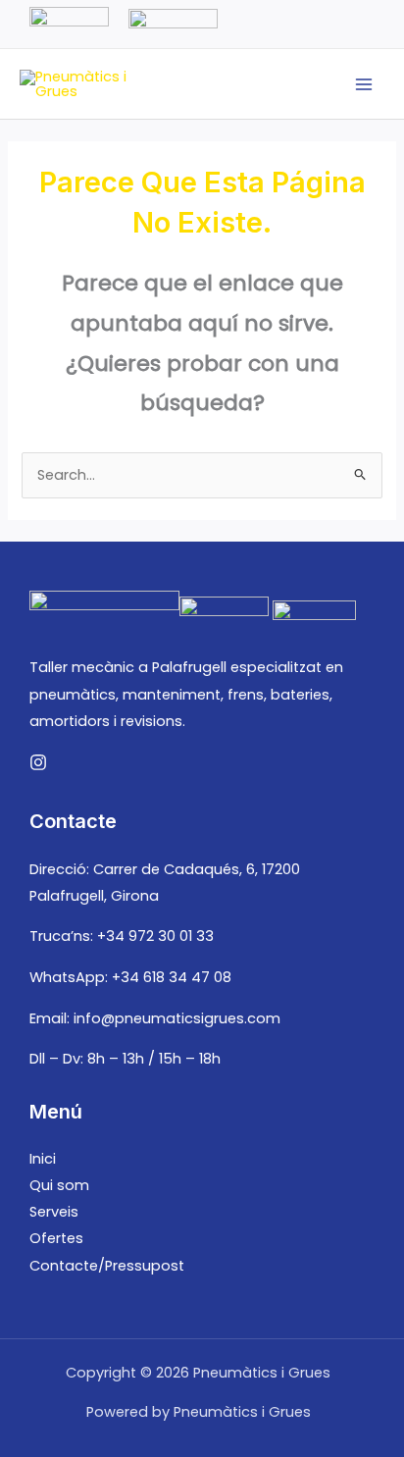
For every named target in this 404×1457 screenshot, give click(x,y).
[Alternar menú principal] (363, 84)
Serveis (53, 1212)
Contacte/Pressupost (106, 1265)
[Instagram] (38, 762)
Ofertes (56, 1238)
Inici (42, 1159)
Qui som (59, 1185)
